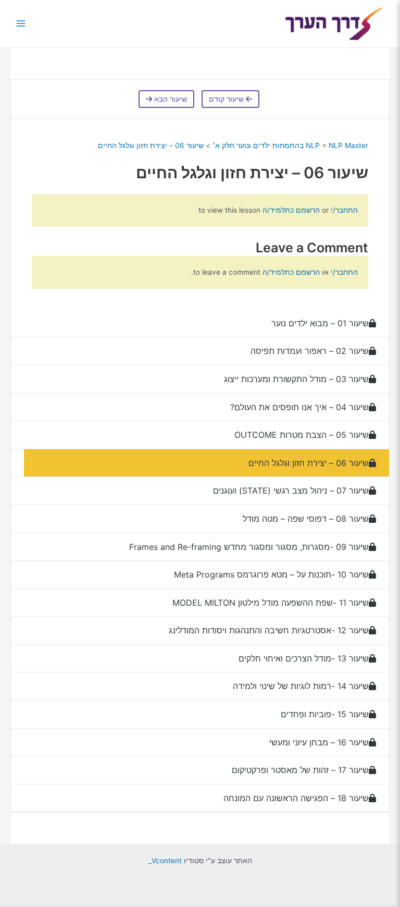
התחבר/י (343, 210)
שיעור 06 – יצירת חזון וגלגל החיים (151, 145)
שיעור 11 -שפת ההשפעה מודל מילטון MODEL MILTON (270, 602)
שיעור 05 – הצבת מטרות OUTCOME (301, 435)
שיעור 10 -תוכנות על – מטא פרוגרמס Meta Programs (271, 574)
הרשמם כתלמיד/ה (291, 210)
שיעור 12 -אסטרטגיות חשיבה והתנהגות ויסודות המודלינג (269, 630)
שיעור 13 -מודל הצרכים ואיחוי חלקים (304, 658)
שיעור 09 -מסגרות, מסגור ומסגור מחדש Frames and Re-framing (249, 547)
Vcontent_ (165, 860)
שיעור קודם (227, 99)
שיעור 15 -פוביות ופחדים (325, 714)
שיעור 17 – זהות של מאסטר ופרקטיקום (300, 770)
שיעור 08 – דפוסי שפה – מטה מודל (306, 518)
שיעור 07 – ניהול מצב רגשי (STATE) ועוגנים (291, 490)
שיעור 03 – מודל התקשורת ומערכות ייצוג (296, 379)
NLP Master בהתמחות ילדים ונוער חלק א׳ (290, 145)
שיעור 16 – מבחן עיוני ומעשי (319, 742)
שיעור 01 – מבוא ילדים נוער (320, 323)
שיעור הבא (169, 99)
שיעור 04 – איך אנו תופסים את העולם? (299, 407)
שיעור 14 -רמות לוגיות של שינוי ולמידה (301, 686)
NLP (313, 145)
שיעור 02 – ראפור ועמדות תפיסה (310, 351)
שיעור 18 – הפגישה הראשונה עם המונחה (296, 798)
